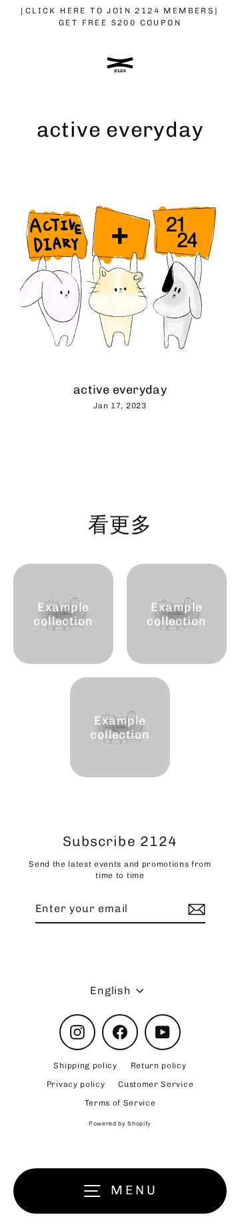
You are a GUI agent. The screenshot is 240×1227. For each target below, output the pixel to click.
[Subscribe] (194, 909)
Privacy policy (76, 1084)
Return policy (159, 1065)
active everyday (120, 389)
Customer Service (155, 1084)
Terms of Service (120, 1103)
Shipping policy (85, 1065)
